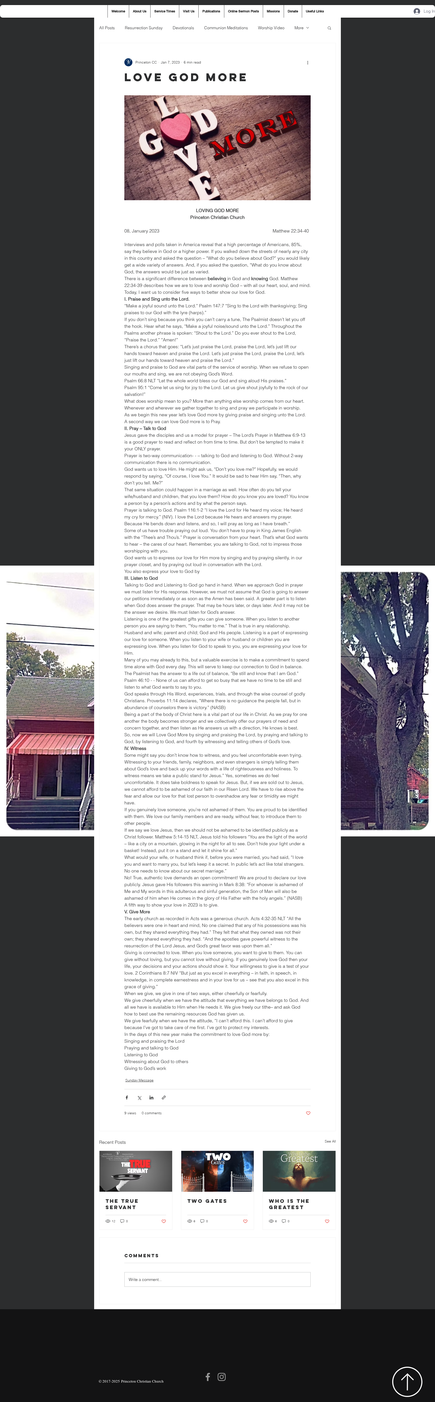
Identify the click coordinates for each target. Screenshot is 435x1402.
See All (330, 1141)
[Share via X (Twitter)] (139, 1097)
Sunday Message (139, 1080)
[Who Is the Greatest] (299, 1171)
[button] (329, 28)
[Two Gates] (217, 1171)
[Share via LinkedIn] (151, 1097)
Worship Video (271, 27)
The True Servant (122, 1204)
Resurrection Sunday (144, 27)
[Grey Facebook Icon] (207, 1376)
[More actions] (308, 62)
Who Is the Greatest (289, 1204)
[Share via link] (163, 1097)
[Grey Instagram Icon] (221, 1376)
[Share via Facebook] (126, 1097)
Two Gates (207, 1201)
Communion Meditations (226, 27)
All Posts (107, 27)
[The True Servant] (135, 1171)
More (299, 27)
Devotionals (183, 27)
